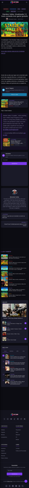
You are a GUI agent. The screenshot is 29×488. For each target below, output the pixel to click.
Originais (3, 432)
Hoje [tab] (5, 351)
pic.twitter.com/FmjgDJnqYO (10, 129)
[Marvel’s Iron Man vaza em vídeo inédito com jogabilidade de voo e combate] (7, 368)
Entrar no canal (14, 94)
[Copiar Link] (22, 486)
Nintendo (18, 434)
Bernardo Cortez (13, 19)
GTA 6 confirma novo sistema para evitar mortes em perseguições (17, 357)
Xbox (8, 11)
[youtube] (11, 419)
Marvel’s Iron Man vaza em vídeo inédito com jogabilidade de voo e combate (17, 370)
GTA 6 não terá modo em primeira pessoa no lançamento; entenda (17, 363)
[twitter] (4, 419)
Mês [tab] (17, 351)
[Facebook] (13, 486)
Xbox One (13, 11)
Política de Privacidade (21, 450)
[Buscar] (26, 2)
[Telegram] (16, 486)
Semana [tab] (11, 351)
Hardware (3, 448)
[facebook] (18, 419)
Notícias (3, 434)
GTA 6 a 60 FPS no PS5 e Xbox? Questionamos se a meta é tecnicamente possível (17, 383)
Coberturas (3, 453)
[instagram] (7, 419)
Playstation (18, 429)
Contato (17, 448)
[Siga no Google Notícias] (19, 486)
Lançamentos (4, 437)
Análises (3, 429)
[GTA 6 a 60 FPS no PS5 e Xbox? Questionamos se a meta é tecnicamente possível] (7, 381)
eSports (3, 450)
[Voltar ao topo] (25, 481)
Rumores (3, 455)
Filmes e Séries (4, 458)
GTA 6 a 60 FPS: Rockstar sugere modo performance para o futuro (17, 376)
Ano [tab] (24, 351)
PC (16, 437)
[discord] (24, 419)
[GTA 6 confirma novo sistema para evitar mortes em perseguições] (7, 357)
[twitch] (21, 419)
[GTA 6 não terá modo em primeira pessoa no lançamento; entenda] (7, 362)
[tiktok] (14, 419)
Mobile (17, 439)
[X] (9, 486)
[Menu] (2, 2)
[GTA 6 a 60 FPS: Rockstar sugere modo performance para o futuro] (7, 375)
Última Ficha (9, 481)
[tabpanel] (14, 369)
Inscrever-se (14, 163)
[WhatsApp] (6, 486)
